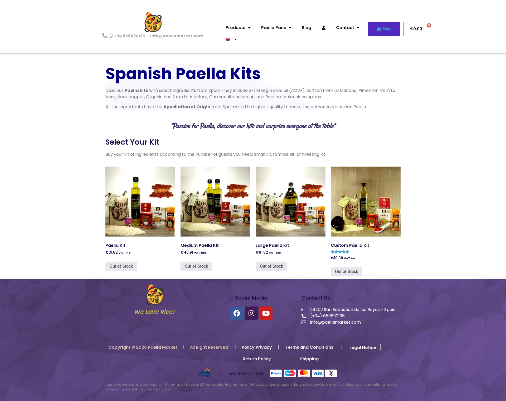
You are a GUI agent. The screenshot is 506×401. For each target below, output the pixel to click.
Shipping (309, 359)
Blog (306, 28)
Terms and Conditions (309, 347)
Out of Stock (121, 266)
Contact (345, 28)
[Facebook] (237, 313)
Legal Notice (362, 348)
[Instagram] (251, 313)
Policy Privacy (257, 347)
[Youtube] (266, 313)
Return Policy (257, 359)
